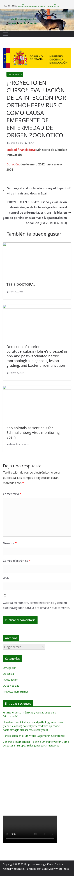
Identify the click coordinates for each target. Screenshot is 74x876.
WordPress (62, 868)
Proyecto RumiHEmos (16, 691)
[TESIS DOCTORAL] (37, 245)
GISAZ (31, 142)
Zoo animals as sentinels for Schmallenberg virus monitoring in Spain (35, 432)
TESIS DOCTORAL (20, 284)
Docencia (8, 673)
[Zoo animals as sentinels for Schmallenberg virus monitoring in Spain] (37, 388)
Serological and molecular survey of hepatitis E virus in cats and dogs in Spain (39, 190)
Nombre (10, 543)
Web (6, 578)
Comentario (12, 494)
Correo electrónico (17, 561)
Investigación (15, 74)
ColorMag (48, 868)
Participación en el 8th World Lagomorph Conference (34, 735)
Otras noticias (11, 685)
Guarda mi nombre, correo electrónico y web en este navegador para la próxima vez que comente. (36, 605)
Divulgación (9, 667)
